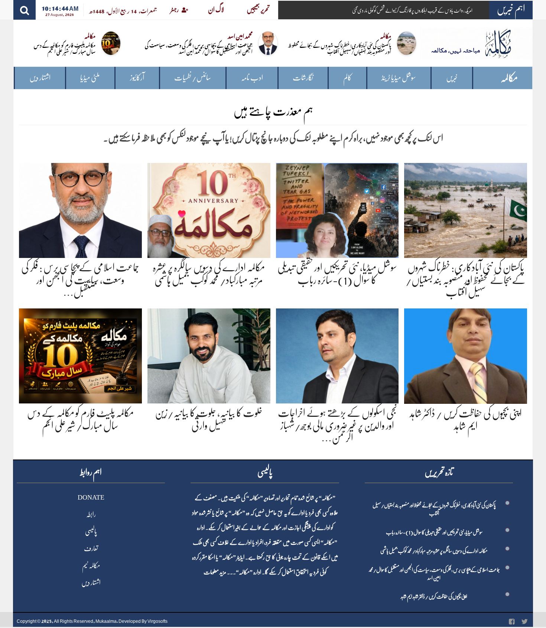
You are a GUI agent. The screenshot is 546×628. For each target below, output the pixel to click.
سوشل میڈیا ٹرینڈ (398, 78)
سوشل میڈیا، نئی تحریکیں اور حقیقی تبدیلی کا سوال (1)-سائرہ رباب (434, 532)
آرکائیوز (137, 78)
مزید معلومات (215, 572)
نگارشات (303, 78)
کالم (347, 78)
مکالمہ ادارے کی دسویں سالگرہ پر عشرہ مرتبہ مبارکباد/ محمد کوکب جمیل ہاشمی (434, 551)
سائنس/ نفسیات (192, 78)
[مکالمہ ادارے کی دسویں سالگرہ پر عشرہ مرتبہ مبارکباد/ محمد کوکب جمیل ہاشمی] (208, 209)
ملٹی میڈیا (90, 78)
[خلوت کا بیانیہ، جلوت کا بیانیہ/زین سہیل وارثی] (208, 354)
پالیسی (91, 531)
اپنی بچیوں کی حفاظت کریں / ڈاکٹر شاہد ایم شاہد (434, 596)
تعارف (91, 549)
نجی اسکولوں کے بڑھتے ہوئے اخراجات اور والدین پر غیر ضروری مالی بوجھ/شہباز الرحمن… (337, 425)
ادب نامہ (252, 78)
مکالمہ (509, 78)
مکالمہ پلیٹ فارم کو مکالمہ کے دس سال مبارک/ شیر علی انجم (64, 48)
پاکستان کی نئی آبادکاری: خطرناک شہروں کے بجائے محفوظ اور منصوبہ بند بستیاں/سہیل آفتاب (339, 48)
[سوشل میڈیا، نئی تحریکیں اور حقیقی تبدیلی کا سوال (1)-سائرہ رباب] (337, 209)
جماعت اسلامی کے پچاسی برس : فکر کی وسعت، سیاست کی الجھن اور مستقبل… (80, 280)
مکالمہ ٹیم (91, 566)
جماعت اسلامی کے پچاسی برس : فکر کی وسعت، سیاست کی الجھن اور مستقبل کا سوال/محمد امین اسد (199, 48)
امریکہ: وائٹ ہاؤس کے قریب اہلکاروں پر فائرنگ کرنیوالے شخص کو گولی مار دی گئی (412, 10)
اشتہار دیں (40, 78)
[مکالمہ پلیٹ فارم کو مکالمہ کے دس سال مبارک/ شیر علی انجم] (80, 354)
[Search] (24, 10)
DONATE (91, 497)
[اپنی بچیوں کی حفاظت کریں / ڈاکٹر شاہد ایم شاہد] (465, 354)
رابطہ (91, 514)
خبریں (452, 78)
